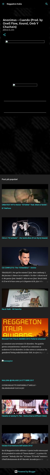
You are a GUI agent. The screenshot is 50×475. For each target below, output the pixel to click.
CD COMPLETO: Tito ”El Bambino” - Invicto (19, 268)
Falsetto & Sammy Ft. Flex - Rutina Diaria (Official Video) (24, 416)
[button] (4, 35)
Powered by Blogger (26, 471)
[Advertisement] (25, 145)
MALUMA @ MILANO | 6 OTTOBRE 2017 (18, 380)
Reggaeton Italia (14, 4)
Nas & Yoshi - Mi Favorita (11, 309)
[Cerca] (46, 4)
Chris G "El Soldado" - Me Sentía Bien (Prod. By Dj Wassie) (25, 238)
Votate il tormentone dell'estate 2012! (17, 446)
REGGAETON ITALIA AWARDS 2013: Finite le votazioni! (24, 339)
